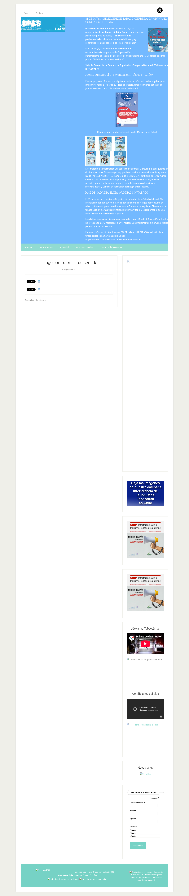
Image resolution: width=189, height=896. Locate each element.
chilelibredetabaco (43, 24)
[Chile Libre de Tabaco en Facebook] (63, 879)
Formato (133, 827)
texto (134, 833)
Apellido (133, 819)
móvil (134, 836)
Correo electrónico (138, 802)
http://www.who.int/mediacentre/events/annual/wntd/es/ (113, 239)
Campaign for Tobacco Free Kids (84, 875)
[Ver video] (145, 774)
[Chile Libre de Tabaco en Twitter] (93, 879)
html (134, 831)
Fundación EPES (108, 872)
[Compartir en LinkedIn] (39, 281)
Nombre (133, 810)
